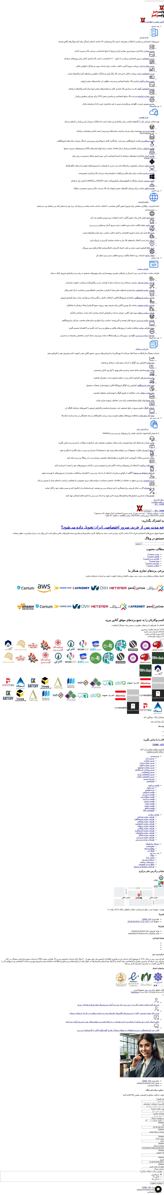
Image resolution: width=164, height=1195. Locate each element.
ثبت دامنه (150, 788)
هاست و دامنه (153, 785)
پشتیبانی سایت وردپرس (145, 335)
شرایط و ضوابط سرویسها (144, 473)
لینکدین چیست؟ (152, 566)
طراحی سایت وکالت (146, 828)
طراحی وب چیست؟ (151, 559)
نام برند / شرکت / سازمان (154, 1104)
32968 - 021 (159, 504)
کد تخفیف (160, 1153)
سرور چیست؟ (153, 554)
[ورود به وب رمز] (133, 511)
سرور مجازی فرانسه (146, 96)
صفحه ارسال (159, 1146)
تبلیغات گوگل (149, 408)
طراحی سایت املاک (146, 835)
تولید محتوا (150, 400)
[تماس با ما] (153, 511)
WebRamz (135, 992)
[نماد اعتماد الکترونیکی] (134, 986)
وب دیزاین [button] (155, 258)
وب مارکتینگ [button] (154, 338)
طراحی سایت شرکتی (145, 283)
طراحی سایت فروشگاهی (144, 298)
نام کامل (160, 1099)
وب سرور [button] (155, 26)
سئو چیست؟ (154, 561)
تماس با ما (150, 443)
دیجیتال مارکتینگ (152, 844)
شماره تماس (158, 1113)
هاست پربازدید (148, 173)
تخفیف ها (150, 496)
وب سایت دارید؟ (157, 1109)
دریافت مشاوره (158, 502)
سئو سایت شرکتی (147, 378)
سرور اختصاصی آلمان (145, 89)
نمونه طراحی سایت (146, 328)
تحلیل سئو (150, 370)
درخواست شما (157, 1118)
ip (163, 1125)
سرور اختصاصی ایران (145, 74)
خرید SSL (150, 248)
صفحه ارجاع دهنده (156, 1132)
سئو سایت (150, 363)
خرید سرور (144, 37)
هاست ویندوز (149, 181)
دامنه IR (151, 233)
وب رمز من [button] (154, 418)
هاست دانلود (149, 188)
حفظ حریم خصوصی (146, 864)
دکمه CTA (160, 1139)
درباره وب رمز (142, 429)
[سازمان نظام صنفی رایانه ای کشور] (146, 986)
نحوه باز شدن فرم (157, 1167)
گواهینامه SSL (148, 810)
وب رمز (148, 990)
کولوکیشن (150, 781)
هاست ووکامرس (147, 141)
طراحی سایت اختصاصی (144, 290)
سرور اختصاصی (148, 59)
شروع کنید (147, 511)
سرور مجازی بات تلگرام (144, 770)
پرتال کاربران (158, 500)
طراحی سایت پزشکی (145, 313)
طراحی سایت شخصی (145, 305)
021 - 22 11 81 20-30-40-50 (138, 921)
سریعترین (155, 1174)
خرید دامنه (150, 218)
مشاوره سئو (149, 848)
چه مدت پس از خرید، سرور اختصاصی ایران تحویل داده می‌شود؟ (112, 527)
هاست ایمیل (149, 156)
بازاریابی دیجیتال (142, 349)
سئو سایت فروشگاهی (145, 385)
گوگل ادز (150, 851)
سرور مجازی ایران (147, 66)
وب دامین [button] (155, 191)
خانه (162, 513)
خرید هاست (143, 117)
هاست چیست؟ (153, 556)
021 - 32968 (158, 744)
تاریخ (162, 1160)
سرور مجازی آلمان (146, 81)
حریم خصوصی (148, 480)
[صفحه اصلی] (82, 8)
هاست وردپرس (148, 131)
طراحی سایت (142, 269)
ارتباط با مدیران (148, 450)
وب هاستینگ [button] (154, 106)
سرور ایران (149, 758)
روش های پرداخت (147, 465)
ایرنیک (152, 240)
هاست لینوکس (148, 148)
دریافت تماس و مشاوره (155, 752)
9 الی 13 (156, 1177)
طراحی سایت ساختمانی (144, 833)
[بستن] (163, 731)
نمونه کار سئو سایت (146, 416)
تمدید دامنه (150, 225)
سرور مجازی (149, 51)
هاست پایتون (149, 166)
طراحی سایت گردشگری (144, 831)
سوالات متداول (153, 513)
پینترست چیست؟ (152, 563)
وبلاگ (152, 458)
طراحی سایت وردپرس (145, 320)
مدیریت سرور (148, 104)
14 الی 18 (155, 1179)
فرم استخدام (149, 488)
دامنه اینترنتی (143, 202)
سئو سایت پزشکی (147, 393)
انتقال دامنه (149, 255)
